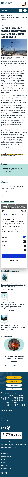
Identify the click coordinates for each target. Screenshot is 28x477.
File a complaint (14, 385)
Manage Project (14, 381)
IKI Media (9, 15)
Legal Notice (4, 453)
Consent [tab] (5, 214)
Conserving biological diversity (7, 420)
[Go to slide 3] (9, 365)
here (22, 206)
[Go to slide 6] (15, 365)
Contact (3, 462)
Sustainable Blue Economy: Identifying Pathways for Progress (13, 286)
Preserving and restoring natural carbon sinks (10, 413)
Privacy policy (4, 459)
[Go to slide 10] (22, 365)
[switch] (24, 241)
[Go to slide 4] (11, 365)
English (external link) (8, 289)
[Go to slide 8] (18, 365)
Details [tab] (14, 214)
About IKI (14, 389)
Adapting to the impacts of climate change (10, 416)
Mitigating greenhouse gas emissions (8, 415)
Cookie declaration (6, 456)
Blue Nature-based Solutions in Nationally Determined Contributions (13, 326)
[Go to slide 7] (16, 365)
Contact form (4, 195)
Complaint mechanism (7, 468)
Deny (14, 264)
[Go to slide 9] (20, 365)
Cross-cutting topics (5, 418)
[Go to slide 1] (5, 365)
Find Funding (14, 377)
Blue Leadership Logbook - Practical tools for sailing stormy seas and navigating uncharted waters (12, 306)
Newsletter (4, 465)
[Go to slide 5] (13, 365)
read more (14, 361)
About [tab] (22, 214)
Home (2, 15)
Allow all (14, 256)
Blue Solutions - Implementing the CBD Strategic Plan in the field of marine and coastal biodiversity (13, 169)
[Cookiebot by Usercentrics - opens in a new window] (20, 211)
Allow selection (14, 260)
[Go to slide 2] (7, 365)
